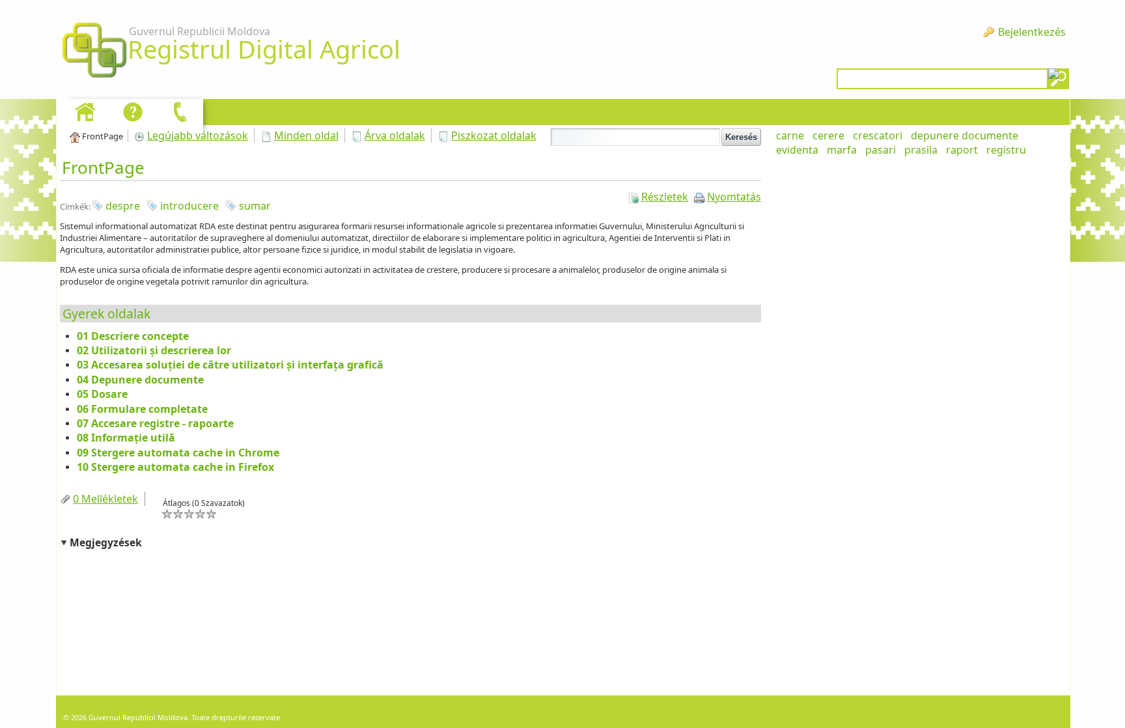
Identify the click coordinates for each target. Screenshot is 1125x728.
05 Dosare (102, 394)
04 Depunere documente (140, 379)
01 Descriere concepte (133, 336)
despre (122, 206)
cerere (828, 135)
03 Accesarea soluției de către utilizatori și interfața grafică (230, 364)
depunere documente (964, 135)
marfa (842, 150)
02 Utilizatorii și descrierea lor (154, 350)
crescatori (877, 135)
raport (962, 150)
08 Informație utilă (126, 437)
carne (790, 135)
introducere (189, 206)
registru (1006, 150)
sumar (255, 206)
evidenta (797, 150)
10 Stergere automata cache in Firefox (175, 467)
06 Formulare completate (142, 409)
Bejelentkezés (1032, 32)
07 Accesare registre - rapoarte (155, 423)
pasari (880, 150)
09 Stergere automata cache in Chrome (178, 452)
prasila (921, 150)
